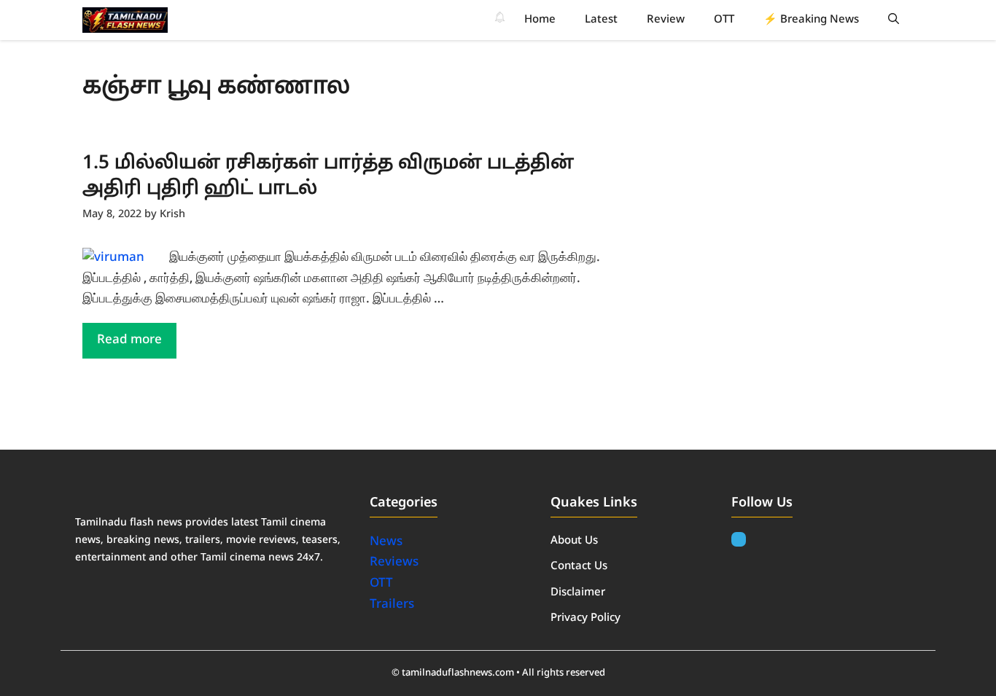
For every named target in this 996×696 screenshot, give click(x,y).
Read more (129, 340)
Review (666, 20)
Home (540, 20)
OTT (724, 20)
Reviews (394, 562)
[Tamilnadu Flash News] (125, 20)
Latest (601, 20)
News (387, 542)
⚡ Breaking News (811, 20)
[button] (894, 20)
